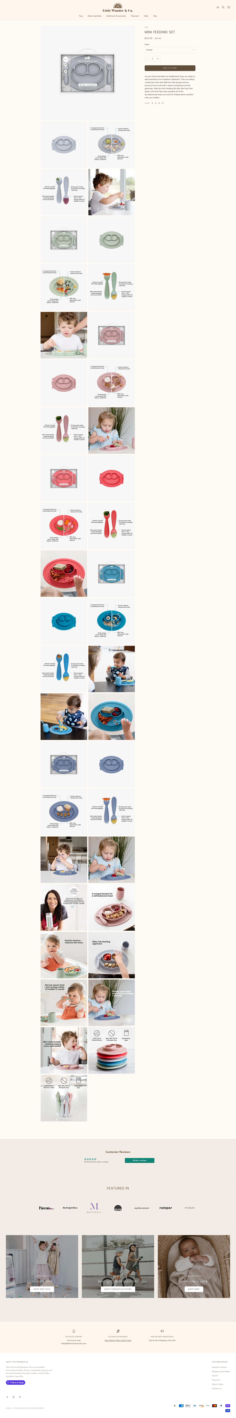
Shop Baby (194, 1289)
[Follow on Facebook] (7, 1397)
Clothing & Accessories (116, 16)
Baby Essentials (94, 16)
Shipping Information (221, 1371)
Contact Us (216, 1388)
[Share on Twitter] (156, 103)
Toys (81, 16)
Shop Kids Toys (42, 1289)
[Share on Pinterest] (159, 103)
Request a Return (219, 1367)
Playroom (135, 16)
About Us (216, 1380)
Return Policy (217, 1384)
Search (215, 1375)
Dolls (146, 16)
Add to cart (170, 68)
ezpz (146, 27)
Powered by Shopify (37, 1408)
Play (155, 16)
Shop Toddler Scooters (118, 1289)
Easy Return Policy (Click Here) (118, 1340)
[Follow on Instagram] (13, 1397)
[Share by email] (163, 103)
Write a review (140, 1160)
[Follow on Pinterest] (20, 1397)
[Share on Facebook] (152, 103)
